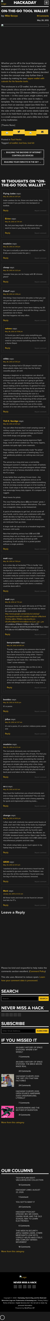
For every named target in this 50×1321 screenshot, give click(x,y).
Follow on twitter (7, 1015)
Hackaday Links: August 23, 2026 (28, 1191)
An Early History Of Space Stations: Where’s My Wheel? (29, 1049)
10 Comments (24, 1185)
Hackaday (25, 2)
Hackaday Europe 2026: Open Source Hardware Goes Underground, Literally (28, 1094)
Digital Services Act (23, 1303)
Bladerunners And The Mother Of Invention (28, 1109)
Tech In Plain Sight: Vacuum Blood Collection (29, 1179)
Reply (5, 210)
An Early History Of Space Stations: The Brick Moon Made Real (29, 1064)
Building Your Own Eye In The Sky (22, 162)
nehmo (8, 328)
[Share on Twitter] (6, 20)
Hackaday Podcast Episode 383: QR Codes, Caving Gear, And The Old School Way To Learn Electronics (29, 1216)
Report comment (40, 211)
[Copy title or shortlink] (16, 20)
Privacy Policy (43, 1300)
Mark (5, 891)
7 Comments (24, 1057)
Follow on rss (15, 1015)
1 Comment (23, 1197)
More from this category (12, 1122)
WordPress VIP (29, 1308)
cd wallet (13, 143)
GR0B (6, 862)
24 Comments (24, 1085)
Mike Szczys (11, 15)
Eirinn (8, 218)
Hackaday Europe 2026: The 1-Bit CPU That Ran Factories (27, 1078)
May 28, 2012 (43, 20)
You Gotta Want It (25, 1202)
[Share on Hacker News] (9, 20)
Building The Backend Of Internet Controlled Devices (23, 154)
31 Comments (24, 1115)
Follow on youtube (11, 1015)
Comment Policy (37, 971)
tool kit (31, 143)
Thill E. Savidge (10, 421)
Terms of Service (9, 1303)
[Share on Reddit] (12, 20)
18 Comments (42, 16)
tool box (23, 143)
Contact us (19, 1015)
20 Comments (24, 1071)
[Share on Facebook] (2, 20)
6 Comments (24, 1226)
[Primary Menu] (46, 3)
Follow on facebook (3, 1015)
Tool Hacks (16, 139)
